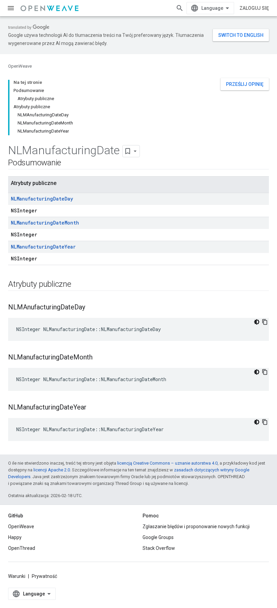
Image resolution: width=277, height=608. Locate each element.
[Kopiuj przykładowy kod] (265, 322)
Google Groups (158, 537)
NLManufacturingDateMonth (45, 222)
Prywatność (44, 576)
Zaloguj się (254, 8)
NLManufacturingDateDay (42, 198)
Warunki (16, 576)
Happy (15, 537)
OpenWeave (20, 66)
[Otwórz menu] (11, 8)
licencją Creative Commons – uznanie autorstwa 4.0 (167, 463)
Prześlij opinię (244, 84)
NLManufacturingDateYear (43, 246)
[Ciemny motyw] (257, 322)
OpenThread (21, 548)
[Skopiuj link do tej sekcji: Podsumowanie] (68, 163)
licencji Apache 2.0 (51, 469)
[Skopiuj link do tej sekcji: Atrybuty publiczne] (78, 285)
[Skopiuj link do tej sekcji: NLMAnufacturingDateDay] (92, 308)
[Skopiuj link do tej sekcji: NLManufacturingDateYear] (93, 408)
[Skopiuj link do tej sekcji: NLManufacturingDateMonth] (99, 358)
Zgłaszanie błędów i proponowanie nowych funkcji (196, 526)
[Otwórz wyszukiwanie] (180, 8)
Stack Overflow (159, 548)
